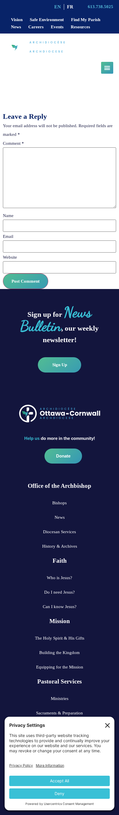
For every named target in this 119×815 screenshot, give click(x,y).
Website (10, 257)
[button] (107, 68)
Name (8, 216)
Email (8, 236)
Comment (13, 143)
